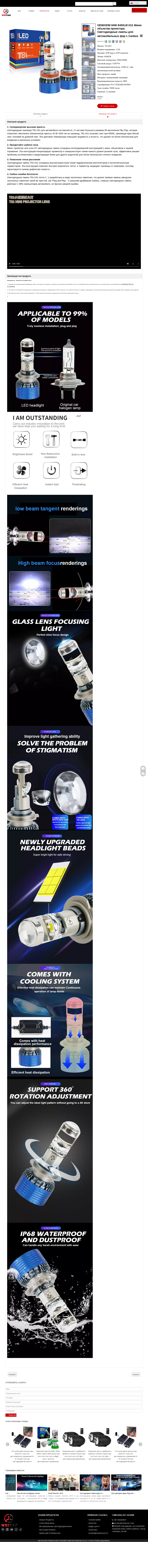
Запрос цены (108, 106)
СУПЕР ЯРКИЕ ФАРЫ (46, 1523)
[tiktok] (20, 1529)
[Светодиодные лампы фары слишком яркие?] (79, 1491)
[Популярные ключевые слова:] (114, 3)
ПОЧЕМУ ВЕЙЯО (95, 1520)
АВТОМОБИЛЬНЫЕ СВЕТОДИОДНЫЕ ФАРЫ (55, 1526)
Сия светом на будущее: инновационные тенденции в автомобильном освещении (14, 1493)
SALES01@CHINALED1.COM (124, 1523)
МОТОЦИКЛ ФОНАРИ (47, 1530)
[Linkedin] (7, 1529)
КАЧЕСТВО (93, 1523)
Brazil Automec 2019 (40, 1493)
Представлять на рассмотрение (12, 1415)
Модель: (100, 96)
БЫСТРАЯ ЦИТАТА (139, 10)
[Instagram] (16, 1529)
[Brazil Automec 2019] (48, 1491)
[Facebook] (3, 1529)
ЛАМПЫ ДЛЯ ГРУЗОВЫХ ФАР (49, 1533)
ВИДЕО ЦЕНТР (94, 1526)
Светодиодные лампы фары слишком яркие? (76, 1493)
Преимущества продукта (108, 114)
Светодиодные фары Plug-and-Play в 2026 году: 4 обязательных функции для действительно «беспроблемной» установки (108, 1493)
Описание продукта (40, 114)
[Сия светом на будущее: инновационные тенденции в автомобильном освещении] (17, 1491)
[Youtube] (11, 1529)
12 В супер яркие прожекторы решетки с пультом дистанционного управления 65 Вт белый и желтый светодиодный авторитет (22, 1456)
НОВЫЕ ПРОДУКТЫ (46, 1520)
